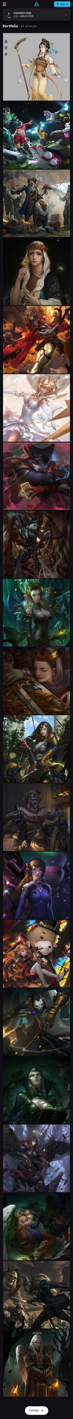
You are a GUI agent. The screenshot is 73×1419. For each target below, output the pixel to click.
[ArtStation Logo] (36, 4)
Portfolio (34, 1410)
